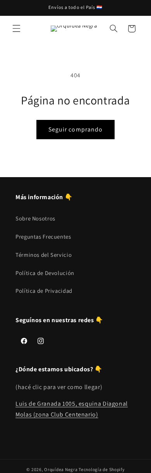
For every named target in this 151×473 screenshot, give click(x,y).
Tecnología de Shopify (101, 469)
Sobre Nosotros (35, 218)
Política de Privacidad (43, 290)
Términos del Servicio (43, 254)
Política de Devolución (44, 273)
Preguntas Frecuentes (43, 236)
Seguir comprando (75, 129)
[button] (16, 29)
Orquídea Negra (60, 469)
